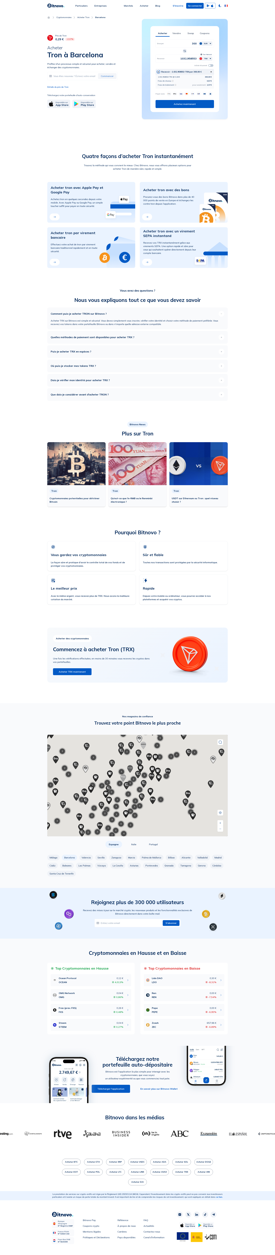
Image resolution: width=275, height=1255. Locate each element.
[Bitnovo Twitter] (188, 1214)
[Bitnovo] (55, 5)
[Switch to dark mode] (220, 5)
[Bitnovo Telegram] (214, 1214)
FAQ (146, 1220)
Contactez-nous (152, 1231)
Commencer (107, 76)
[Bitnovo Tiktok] (205, 1214)
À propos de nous (126, 1225)
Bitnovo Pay (89, 1220)
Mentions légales (92, 1231)
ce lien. (219, 1197)
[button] (226, 6)
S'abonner (171, 923)
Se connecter (195, 5)
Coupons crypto (91, 1225)
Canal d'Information (154, 1237)
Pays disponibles (126, 1237)
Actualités (149, 1225)
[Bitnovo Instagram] (180, 1214)
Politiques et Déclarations (96, 1237)
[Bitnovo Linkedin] (197, 1214)
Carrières (122, 1231)
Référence (122, 1220)
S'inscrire (178, 5)
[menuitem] (81, 6)
